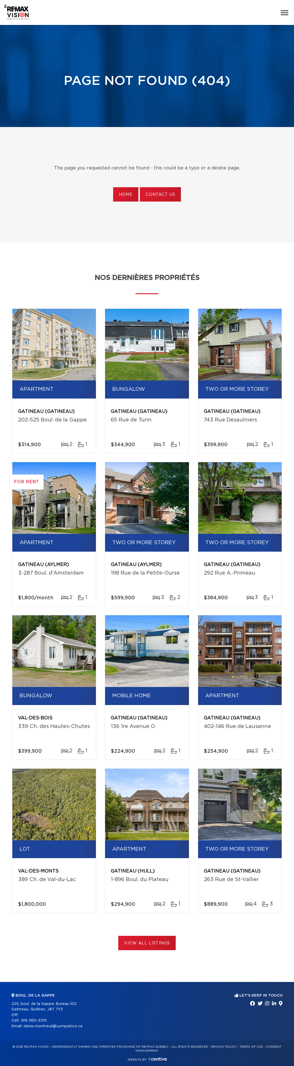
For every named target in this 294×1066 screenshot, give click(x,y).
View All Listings (147, 943)
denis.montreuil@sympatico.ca (53, 1026)
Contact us (160, 195)
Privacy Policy (224, 1046)
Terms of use (251, 1046)
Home (126, 195)
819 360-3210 (34, 1020)
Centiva (157, 1059)
